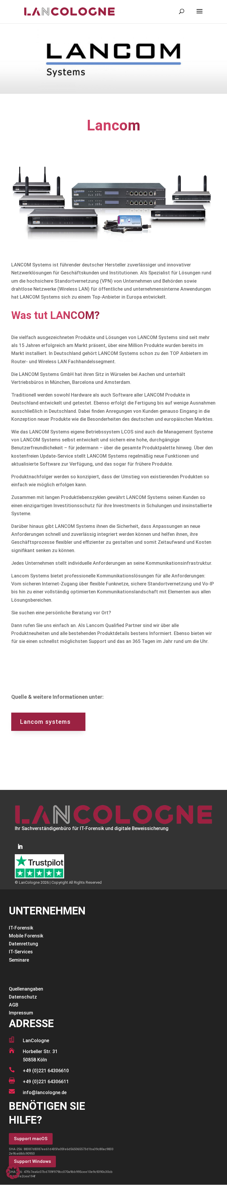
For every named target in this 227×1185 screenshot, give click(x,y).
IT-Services (21, 952)
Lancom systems (45, 721)
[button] (13, 1172)
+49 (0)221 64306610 (46, 1070)
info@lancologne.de (45, 1092)
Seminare (19, 960)
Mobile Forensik (26, 936)
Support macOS (31, 1138)
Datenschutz (23, 997)
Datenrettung (23, 944)
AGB (13, 1005)
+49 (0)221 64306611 (46, 1081)
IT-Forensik (21, 928)
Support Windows (32, 1161)
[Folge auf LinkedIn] (20, 846)
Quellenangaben (26, 989)
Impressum (21, 1013)
